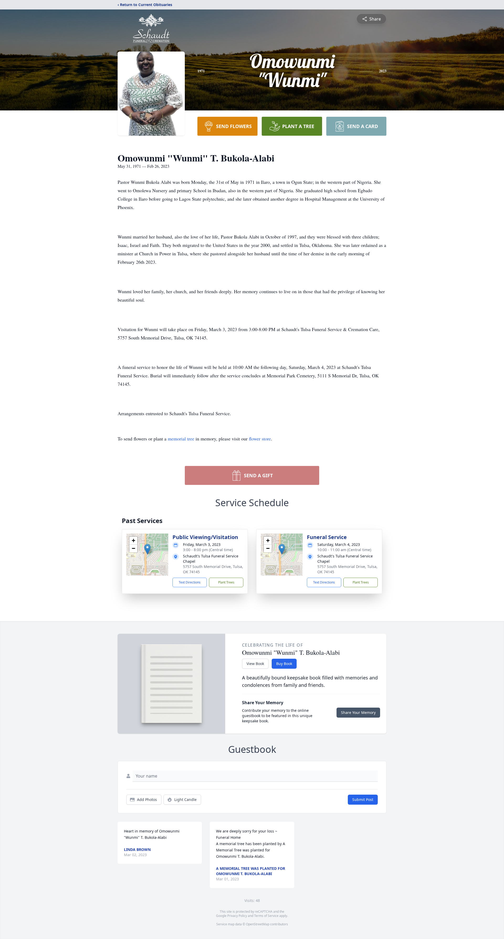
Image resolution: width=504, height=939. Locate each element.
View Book (255, 663)
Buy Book (284, 663)
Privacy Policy (237, 915)
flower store (260, 438)
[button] (147, 549)
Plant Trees (226, 582)
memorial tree (181, 438)
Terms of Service (266, 915)
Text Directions (190, 582)
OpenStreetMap (257, 924)
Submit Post (362, 799)
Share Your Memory (358, 712)
